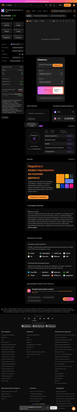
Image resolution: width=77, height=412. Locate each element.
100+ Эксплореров (60, 364)
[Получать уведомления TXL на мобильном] (74, 11)
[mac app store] (38, 326)
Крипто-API (67, 299)
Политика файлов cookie (36, 398)
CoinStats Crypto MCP (60, 368)
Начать (67, 5)
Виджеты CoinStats (60, 351)
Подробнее (71, 126)
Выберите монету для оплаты (51, 98)
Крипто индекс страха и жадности (64, 349)
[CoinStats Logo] (7, 5)
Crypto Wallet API (59, 373)
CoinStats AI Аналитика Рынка (8, 344)
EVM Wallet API (58, 378)
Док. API (29, 349)
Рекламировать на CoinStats (34, 344)
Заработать (4, 337)
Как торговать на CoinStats (63, 401)
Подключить (57, 65)
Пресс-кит (29, 339)
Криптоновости (5, 342)
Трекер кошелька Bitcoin (7, 373)
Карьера (29, 342)
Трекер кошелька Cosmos (8, 361)
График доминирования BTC (62, 356)
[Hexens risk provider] (34, 149)
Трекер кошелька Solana (7, 359)
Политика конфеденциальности (38, 396)
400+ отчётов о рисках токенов (63, 366)
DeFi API (57, 380)
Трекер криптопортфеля (7, 335)
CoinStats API (30, 347)
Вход (60, 5)
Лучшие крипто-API (49, 297)
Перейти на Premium (57, 90)
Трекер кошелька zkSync (8, 354)
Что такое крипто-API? (35, 297)
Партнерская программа (7, 347)
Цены (28, 337)
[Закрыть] (74, 1)
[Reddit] (22, 54)
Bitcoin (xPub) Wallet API (61, 383)
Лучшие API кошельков (35, 300)
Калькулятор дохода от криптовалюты (65, 335)
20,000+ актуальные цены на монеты (65, 361)
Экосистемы (4, 380)
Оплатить (41, 70)
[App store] (26, 326)
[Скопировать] (20, 44)
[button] (20, 44)
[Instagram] (29, 319)
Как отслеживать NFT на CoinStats (65, 406)
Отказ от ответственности (37, 391)
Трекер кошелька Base (7, 366)
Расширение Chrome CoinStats (9, 391)
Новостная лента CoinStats (34, 354)
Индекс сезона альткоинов (62, 359)
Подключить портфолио (38, 197)
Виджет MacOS (5, 393)
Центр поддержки (61, 391)
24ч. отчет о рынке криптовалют (63, 354)
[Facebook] (52, 319)
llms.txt (56, 371)
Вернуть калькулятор (60, 337)
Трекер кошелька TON (7, 368)
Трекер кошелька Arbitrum (8, 356)
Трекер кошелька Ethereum (8, 364)
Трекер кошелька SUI (7, 376)
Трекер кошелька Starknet (8, 351)
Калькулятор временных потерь (63, 339)
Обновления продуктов (33, 335)
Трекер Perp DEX (5, 378)
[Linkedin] (44, 319)
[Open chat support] (73, 408)
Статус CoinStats (60, 408)
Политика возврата (35, 401)
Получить (41, 78)
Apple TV (3, 398)
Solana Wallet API (59, 376)
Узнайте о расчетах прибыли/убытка (66, 398)
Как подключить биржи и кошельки (65, 393)
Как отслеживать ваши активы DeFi (65, 396)
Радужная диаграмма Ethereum (63, 347)
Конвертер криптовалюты (62, 342)
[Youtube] (48, 319)
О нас (28, 356)
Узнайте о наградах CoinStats (64, 403)
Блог (2, 339)
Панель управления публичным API (36, 351)
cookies (31, 407)
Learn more (46, 1)
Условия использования (36, 393)
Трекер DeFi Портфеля (7, 349)
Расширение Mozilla (6, 396)
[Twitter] (20, 54)
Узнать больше (34, 146)
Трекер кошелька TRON (7, 371)
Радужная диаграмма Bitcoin (62, 344)
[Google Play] (50, 326)
